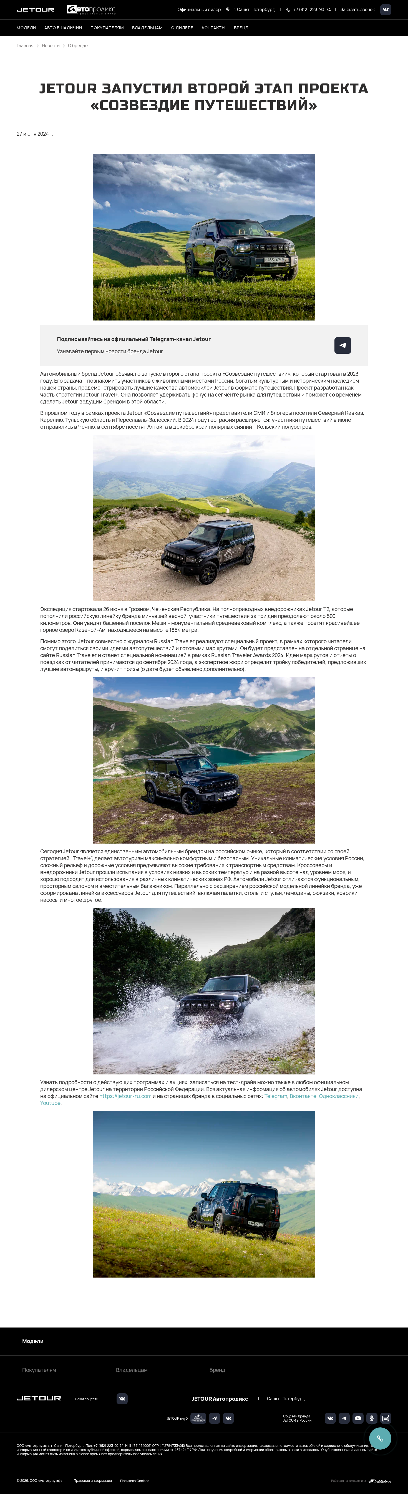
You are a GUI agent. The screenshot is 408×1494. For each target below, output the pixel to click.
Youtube (50, 1103)
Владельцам (132, 1370)
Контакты (214, 27)
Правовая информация (93, 1480)
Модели (33, 1341)
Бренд (217, 1370)
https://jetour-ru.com (125, 1096)
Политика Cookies (134, 1480)
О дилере (182, 27)
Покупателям (39, 1370)
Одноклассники (339, 1096)
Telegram (276, 1096)
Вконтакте (303, 1096)
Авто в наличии (63, 27)
